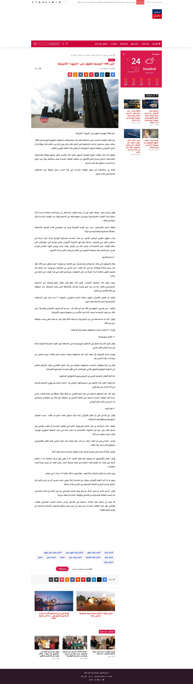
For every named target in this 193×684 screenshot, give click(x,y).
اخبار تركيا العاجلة (93, 557)
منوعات (114, 43)
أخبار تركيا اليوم (93, 552)
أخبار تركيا (145, 43)
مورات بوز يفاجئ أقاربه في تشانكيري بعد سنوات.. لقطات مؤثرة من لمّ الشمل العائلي (49, 653)
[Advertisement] (74, 22)
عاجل (40, 557)
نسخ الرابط (62, 568)
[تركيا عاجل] (157, 14)
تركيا (62, 557)
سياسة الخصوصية (99, 676)
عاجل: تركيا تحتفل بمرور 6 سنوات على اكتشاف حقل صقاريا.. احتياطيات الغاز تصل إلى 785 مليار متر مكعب (132, 146)
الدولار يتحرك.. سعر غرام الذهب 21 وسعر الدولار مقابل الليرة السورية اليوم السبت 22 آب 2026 (133, 115)
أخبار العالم (124, 43)
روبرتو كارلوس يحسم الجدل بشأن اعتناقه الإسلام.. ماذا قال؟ (104, 652)
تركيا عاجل (51, 557)
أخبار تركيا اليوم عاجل (74, 552)
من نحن (90, 676)
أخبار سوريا (134, 43)
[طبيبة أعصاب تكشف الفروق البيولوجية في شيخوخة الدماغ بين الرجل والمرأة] (150, 133)
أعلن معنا (84, 676)
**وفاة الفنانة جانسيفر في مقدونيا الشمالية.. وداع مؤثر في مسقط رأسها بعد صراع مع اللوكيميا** (75, 653)
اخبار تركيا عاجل (75, 557)
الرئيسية (155, 43)
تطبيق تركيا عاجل (101, 43)
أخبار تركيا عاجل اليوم (52, 552)
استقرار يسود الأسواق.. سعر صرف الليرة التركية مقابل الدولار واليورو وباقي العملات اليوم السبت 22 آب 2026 (102, 2)
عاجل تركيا (108, 562)
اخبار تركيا (108, 557)
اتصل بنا (109, 676)
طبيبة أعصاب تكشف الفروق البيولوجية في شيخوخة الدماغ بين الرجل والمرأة (151, 144)
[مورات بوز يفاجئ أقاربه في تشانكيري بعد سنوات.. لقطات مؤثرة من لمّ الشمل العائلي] (47, 643)
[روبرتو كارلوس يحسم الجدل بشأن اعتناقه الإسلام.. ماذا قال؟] (102, 643)
